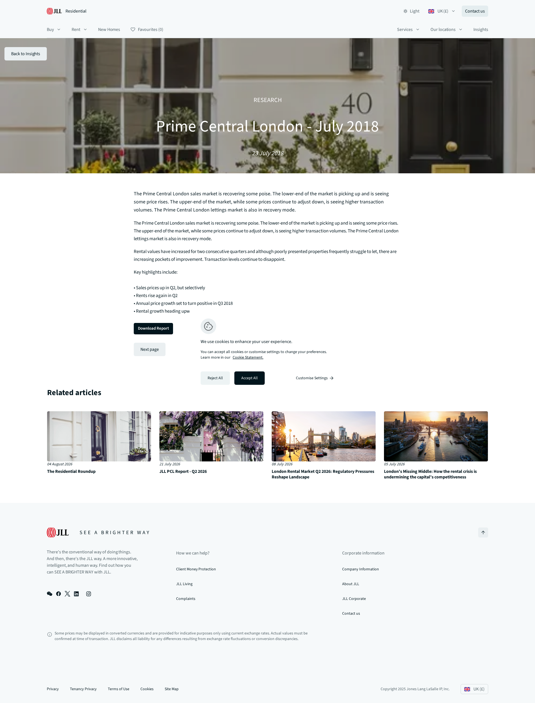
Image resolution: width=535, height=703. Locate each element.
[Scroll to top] (483, 532)
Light (414, 11)
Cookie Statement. (248, 357)
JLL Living (184, 584)
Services (405, 29)
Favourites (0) (150, 29)
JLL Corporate (354, 599)
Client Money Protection (196, 569)
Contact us (475, 11)
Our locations (443, 29)
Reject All (215, 378)
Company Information (360, 569)
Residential (75, 11)
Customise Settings (312, 378)
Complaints (185, 599)
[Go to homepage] (98, 532)
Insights (480, 29)
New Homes (109, 29)
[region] (267, 351)
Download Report (153, 328)
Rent (76, 29)
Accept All (249, 378)
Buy (50, 29)
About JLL (350, 584)
